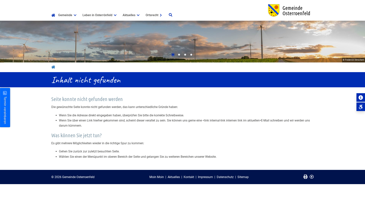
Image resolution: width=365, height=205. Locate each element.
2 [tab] (179, 55)
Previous (7, 41)
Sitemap (243, 177)
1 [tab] (173, 55)
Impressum (205, 177)
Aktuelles (129, 15)
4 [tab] (191, 55)
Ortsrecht (152, 15)
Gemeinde (65, 15)
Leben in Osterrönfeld (97, 15)
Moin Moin (156, 177)
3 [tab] (185, 55)
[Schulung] (360, 106)
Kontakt (189, 177)
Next (358, 41)
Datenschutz (225, 177)
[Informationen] (360, 97)
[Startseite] (53, 15)
